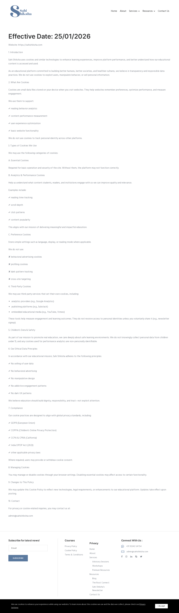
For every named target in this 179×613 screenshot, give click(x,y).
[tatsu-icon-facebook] (122, 556)
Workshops (97, 566)
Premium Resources (101, 570)
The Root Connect (100, 582)
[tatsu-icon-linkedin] (131, 556)
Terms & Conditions (74, 554)
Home (114, 11)
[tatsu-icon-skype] (136, 556)
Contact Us (163, 11)
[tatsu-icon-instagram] (126, 556)
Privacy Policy (71, 546)
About (123, 11)
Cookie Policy (71, 550)
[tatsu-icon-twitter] (141, 556)
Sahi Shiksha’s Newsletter (98, 588)
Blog (94, 578)
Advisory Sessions (100, 561)
